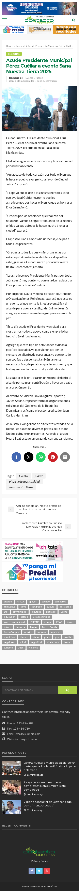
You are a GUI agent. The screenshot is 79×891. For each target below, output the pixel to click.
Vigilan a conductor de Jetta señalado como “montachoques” (48, 803)
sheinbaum (53, 642)
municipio (9, 637)
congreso (36, 606)
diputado (51, 611)
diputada (36, 611)
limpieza (20, 627)
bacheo (46, 601)
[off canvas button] (4, 20)
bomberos (60, 601)
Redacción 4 (16, 77)
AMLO (20, 601)
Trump (67, 642)
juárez (39, 77)
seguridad (36, 642)
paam (47, 637)
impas (47, 622)
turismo (8, 647)
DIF (6, 611)
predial (68, 637)
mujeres (56, 632)
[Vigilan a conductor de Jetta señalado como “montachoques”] (11, 807)
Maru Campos (11, 632)
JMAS (59, 622)
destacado (65, 606)
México (24, 637)
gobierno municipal (14, 622)
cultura (50, 606)
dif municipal (20, 611)
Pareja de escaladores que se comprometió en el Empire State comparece (45, 785)
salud (23, 642)
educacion (9, 616)
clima (23, 606)
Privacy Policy (39, 861)
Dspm (64, 611)
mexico (28, 632)
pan (57, 637)
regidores (9, 642)
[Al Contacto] (39, 851)
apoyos (33, 601)
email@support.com (27, 733)
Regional (14, 54)
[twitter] (39, 871)
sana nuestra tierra (47, 80)
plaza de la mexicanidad (21, 80)
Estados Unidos (41, 616)
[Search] (73, 20)
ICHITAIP (34, 622)
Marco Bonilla (49, 627)
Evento (29, 77)
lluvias (33, 627)
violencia (33, 647)
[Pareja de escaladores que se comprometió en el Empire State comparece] (11, 787)
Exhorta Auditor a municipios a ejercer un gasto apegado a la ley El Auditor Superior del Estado (50, 766)
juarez (70, 622)
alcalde (8, 601)
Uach (20, 647)
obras (36, 637)
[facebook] (32, 871)
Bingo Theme (28, 739)
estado (24, 616)
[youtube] (47, 871)
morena (41, 632)
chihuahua (9, 606)
